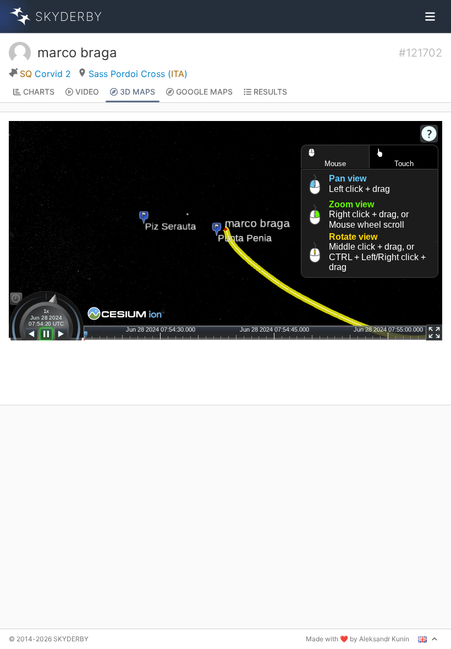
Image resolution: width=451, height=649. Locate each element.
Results (270, 91)
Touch (404, 164)
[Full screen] (434, 332)
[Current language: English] (428, 639)
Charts (38, 91)
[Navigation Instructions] (429, 133)
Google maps (204, 91)
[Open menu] (430, 16)
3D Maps (137, 91)
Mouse (335, 164)
